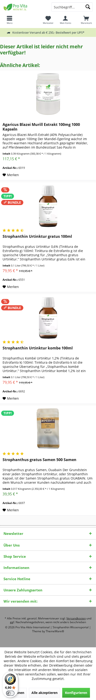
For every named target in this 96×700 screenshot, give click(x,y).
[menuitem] (86, 20)
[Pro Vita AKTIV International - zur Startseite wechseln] (24, 7)
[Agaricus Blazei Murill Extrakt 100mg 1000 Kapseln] (48, 94)
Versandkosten (76, 618)
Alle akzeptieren (44, 692)
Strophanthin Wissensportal (71, 627)
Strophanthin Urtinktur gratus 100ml (37, 236)
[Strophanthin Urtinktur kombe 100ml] (48, 318)
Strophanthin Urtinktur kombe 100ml (38, 348)
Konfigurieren (76, 692)
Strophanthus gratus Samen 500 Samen (39, 459)
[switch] (10, 693)
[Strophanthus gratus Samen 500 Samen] (48, 429)
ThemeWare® (55, 631)
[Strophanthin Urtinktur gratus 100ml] (48, 206)
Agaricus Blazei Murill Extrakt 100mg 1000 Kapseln (41, 126)
